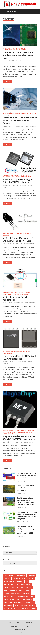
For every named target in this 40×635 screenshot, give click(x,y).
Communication (20, 575)
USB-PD (16, 608)
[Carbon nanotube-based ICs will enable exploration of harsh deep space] (20, 35)
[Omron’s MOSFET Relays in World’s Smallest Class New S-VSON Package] (20, 99)
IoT (17, 587)
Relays (34, 113)
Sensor (17, 605)
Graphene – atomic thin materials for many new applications (25, 488)
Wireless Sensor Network (28, 608)
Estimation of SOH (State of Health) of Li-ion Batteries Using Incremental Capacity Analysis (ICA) (27, 515)
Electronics (19, 48)
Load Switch (15, 112)
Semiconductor (7, 50)
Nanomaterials (15, 593)
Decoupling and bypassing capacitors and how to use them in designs (26, 475)
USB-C (10, 608)
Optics (13, 596)
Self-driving (30, 602)
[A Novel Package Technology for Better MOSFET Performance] (20, 162)
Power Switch (26, 113)
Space (15, 50)
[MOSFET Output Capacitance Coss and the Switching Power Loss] (20, 220)
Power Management (17, 176)
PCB (32, 596)
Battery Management (9, 430)
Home (10, 623)
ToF (5, 608)
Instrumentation (26, 584)
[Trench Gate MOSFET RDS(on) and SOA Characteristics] (20, 338)
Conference (7, 578)
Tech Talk (32, 605)
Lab (22, 587)
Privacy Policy (20, 630)
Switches (5, 115)
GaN (27, 581)
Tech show (24, 605)
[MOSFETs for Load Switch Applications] (20, 279)
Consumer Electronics (19, 578)
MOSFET (26, 48)
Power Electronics (15, 113)
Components (31, 575)
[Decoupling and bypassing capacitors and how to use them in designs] (9, 474)
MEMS (28, 590)
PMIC (12, 599)
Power (18, 599)
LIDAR (6, 590)
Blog (18, 623)
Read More (7, 81)
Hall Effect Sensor (9, 584)
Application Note (8, 234)
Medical (21, 590)
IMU (18, 584)
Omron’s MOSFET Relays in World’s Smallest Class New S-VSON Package (20, 120)
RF (23, 602)
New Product (21, 175)
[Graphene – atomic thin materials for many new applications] (9, 486)
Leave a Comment (30, 126)
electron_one (21, 61)
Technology (22, 50)
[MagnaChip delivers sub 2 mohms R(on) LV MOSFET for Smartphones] (20, 409)
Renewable (17, 602)
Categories (6, 560)
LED (31, 587)
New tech (6, 596)
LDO (26, 587)
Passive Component (23, 596)
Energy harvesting (9, 581)
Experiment (20, 581)
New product (26, 593)
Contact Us (27, 626)
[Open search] (34, 11)
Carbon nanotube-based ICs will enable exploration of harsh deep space (18, 55)
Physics (6, 599)
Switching (12, 115)
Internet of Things (9, 587)
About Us (28, 623)
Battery (11, 575)
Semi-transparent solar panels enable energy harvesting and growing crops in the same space (25, 501)
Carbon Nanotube (8, 48)
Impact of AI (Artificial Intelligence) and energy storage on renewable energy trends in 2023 (26, 530)
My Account (14, 626)
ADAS (5, 575)
